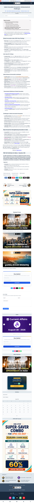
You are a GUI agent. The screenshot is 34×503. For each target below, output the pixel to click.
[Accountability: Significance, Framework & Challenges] (19, 481)
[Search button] (28, 16)
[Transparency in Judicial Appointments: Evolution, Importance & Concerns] (17, 222)
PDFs (19, 485)
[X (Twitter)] (9, 178)
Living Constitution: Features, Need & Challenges (10, 481)
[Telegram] (17, 178)
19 (11, 409)
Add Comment (5, 300)
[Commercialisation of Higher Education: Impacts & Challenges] (17, 240)
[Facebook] (6, 178)
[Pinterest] (13, 178)
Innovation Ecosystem (13, 12)
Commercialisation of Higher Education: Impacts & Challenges (11, 249)
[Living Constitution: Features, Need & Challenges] (3, 481)
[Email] (24, 178)
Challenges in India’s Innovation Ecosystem (12, 26)
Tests (14, 485)
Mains (24, 485)
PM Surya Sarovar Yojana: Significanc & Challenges (9, 477)
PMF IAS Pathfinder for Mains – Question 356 (12, 28)
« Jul (16, 415)
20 (15, 409)
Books (16, 485)
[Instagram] (10, 498)
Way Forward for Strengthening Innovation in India (13, 27)
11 (7, 407)
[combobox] (16, 16)
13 (15, 407)
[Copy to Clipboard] (17, 180)
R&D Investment (19, 12)
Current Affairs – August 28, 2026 (26, 477)
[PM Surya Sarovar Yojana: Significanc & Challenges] (3, 477)
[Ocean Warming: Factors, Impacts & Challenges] (17, 259)
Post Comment (6, 308)
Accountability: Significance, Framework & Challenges (25, 481)
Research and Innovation (25, 12)
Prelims (21, 485)
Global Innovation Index (6, 12)
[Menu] (2, 3)
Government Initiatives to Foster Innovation (12, 25)
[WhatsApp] (20, 178)
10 (3, 407)
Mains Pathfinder (17, 354)
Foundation (10, 485)
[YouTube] (24, 498)
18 (7, 409)
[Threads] (27, 178)
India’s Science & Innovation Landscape (12, 24)
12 (11, 407)
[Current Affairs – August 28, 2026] (17, 324)
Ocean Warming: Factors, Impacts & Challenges (9, 268)
